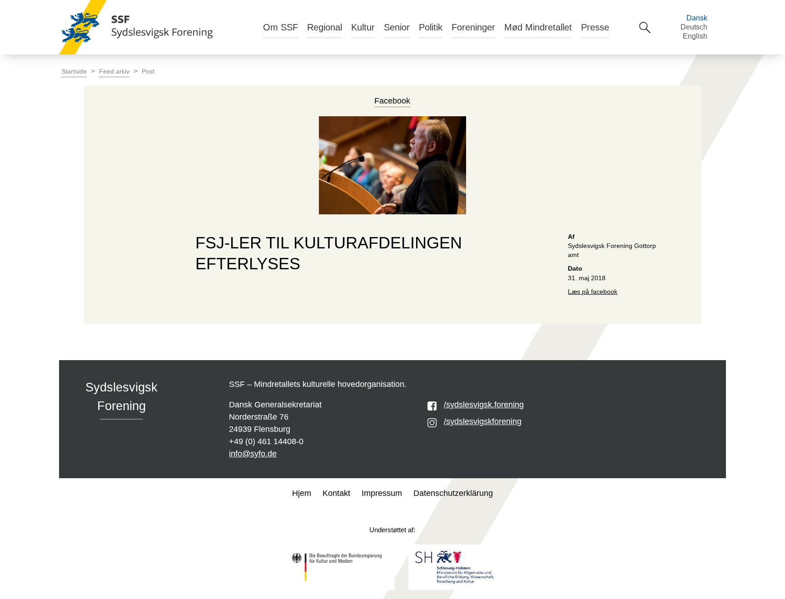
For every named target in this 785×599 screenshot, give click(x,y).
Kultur (363, 27)
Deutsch (694, 27)
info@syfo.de (253, 453)
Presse (595, 27)
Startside (74, 71)
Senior (397, 27)
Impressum (382, 493)
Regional (324, 27)
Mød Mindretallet (538, 27)
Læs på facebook (592, 291)
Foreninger (473, 27)
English (695, 36)
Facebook (392, 100)
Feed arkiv (114, 71)
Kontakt (336, 493)
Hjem (301, 493)
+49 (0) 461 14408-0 (266, 441)
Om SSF (280, 27)
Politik (430, 27)
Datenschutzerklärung (453, 493)
